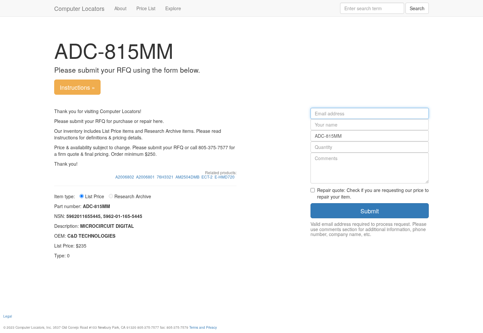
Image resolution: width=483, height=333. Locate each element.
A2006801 (145, 176)
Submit (369, 210)
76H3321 (165, 176)
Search (417, 8)
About (120, 8)
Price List (145, 8)
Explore (173, 8)
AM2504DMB (187, 176)
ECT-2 (207, 176)
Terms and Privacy (203, 327)
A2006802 (124, 176)
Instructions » (77, 87)
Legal (7, 316)
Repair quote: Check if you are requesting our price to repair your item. (373, 193)
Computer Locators (79, 8)
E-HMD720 (225, 176)
